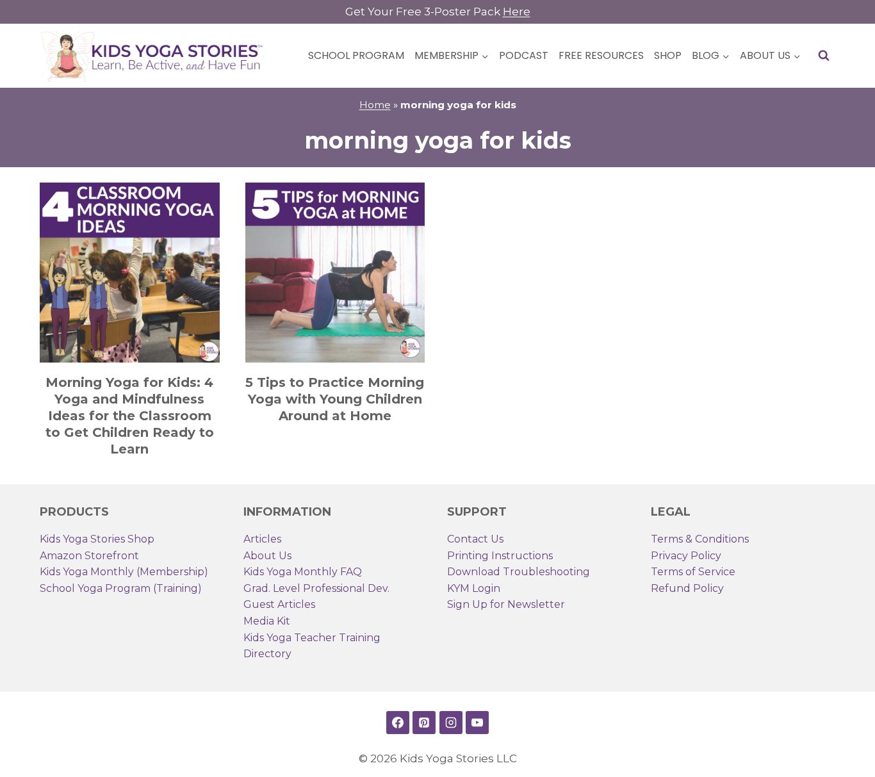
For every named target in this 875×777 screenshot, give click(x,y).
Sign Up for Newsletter (506, 604)
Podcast (523, 55)
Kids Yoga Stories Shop (97, 539)
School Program (356, 55)
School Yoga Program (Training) (121, 588)
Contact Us (475, 539)
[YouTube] (477, 722)
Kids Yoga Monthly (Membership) (124, 572)
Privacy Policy (686, 556)
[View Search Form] (823, 55)
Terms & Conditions (700, 539)
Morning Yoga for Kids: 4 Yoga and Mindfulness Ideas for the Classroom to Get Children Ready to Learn (129, 416)
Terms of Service (693, 572)
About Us (267, 556)
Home (375, 105)
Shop (668, 55)
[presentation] (130, 273)
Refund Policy (687, 588)
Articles (262, 539)
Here (516, 11)
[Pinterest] (424, 722)
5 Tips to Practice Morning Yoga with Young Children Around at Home (334, 399)
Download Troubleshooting (518, 572)
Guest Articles (279, 604)
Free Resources (601, 55)
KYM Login (473, 588)
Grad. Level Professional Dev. (316, 588)
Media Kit (266, 621)
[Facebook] (397, 722)
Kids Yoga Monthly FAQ (302, 572)
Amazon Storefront (89, 556)
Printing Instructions (500, 556)
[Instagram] (450, 722)
